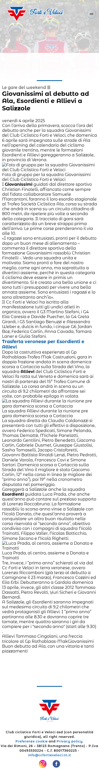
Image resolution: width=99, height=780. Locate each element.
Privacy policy (69, 741)
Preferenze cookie (31, 741)
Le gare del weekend (24, 87)
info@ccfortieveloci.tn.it (49, 755)
